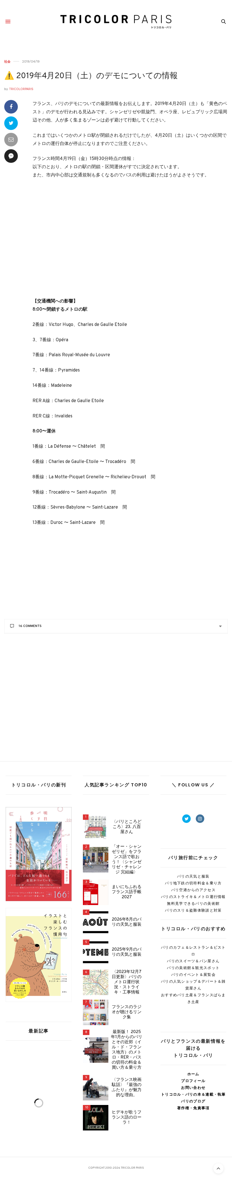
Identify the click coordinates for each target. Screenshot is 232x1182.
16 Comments (30, 626)
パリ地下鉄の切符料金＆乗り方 (193, 883)
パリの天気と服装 (193, 876)
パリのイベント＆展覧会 (193, 974)
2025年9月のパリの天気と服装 (126, 952)
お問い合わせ (193, 1087)
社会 (7, 61)
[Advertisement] (130, 242)
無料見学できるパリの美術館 (193, 903)
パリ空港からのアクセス (193, 890)
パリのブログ (193, 1101)
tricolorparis (21, 89)
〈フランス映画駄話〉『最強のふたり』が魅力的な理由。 (126, 1088)
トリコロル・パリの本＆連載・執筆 (193, 1094)
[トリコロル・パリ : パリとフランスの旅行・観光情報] (116, 21)
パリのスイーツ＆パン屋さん (193, 961)
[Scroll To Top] (218, 1168)
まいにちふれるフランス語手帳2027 (126, 892)
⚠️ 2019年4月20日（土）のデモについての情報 (91, 76)
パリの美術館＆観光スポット (193, 967)
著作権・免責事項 (193, 1108)
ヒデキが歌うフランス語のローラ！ (126, 1117)
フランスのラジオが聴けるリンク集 (126, 1012)
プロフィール (193, 1080)
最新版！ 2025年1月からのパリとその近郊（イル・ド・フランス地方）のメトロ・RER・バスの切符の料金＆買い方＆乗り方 (126, 1050)
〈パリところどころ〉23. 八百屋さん (126, 827)
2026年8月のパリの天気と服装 (126, 922)
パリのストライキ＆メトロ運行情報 (193, 896)
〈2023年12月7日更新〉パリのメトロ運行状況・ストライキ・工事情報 (126, 982)
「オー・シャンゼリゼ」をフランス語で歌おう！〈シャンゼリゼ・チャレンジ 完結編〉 (126, 859)
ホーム (193, 1074)
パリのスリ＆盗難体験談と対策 (193, 910)
